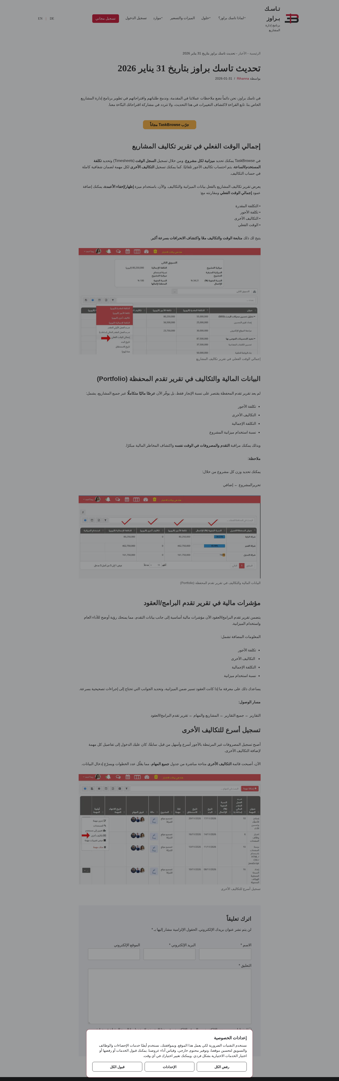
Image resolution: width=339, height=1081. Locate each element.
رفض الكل (221, 1066)
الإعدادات (169, 1066)
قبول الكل (117, 1066)
